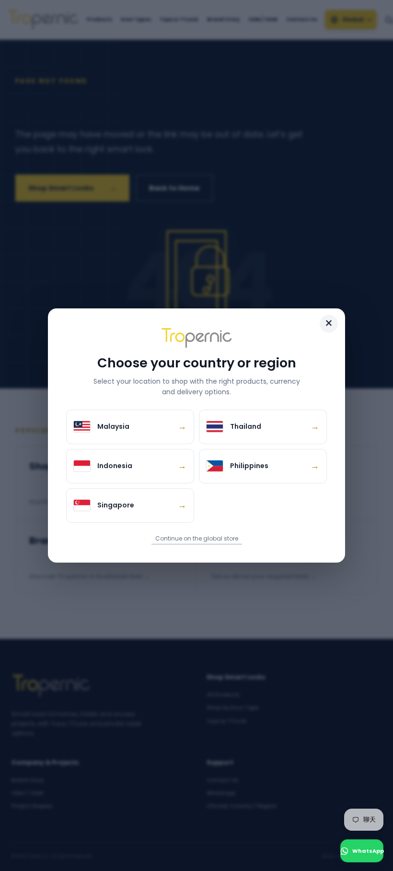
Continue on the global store (196, 538)
